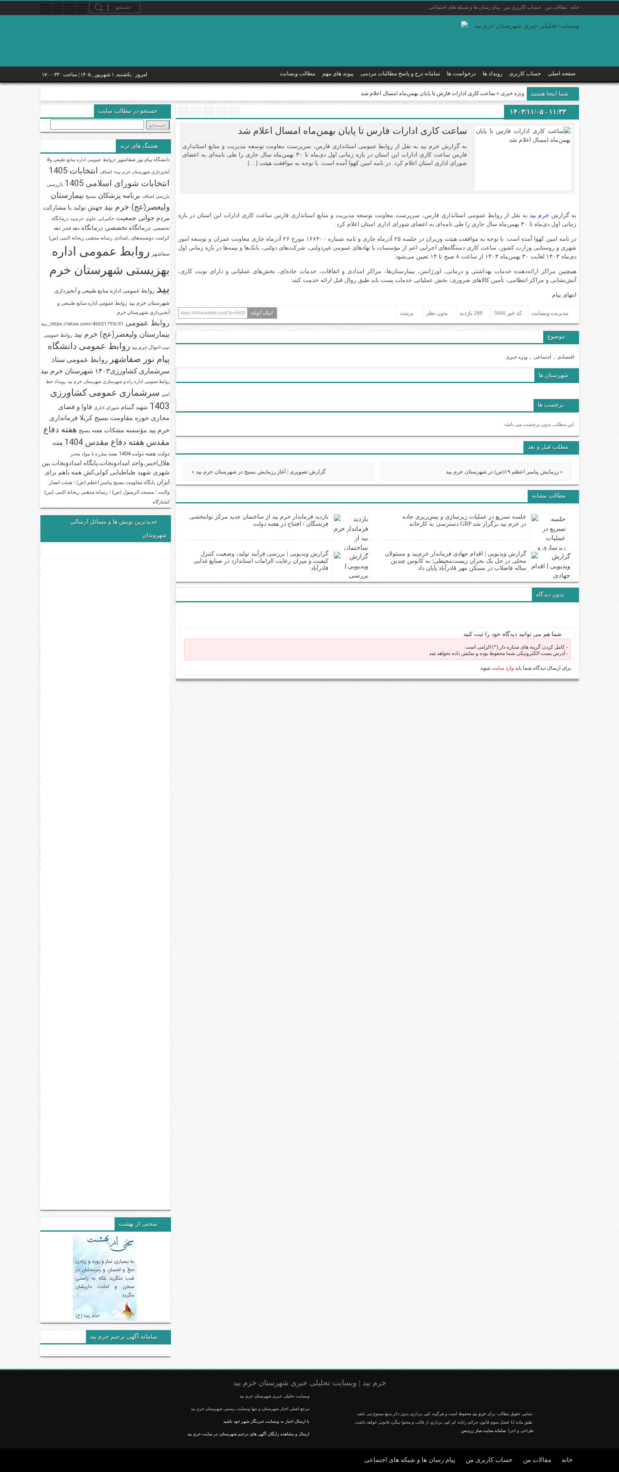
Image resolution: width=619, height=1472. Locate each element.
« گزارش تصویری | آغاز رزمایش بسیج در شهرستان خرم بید (259, 471)
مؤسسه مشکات (125, 430)
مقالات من (556, 7)
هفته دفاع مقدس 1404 (104, 442)
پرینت (408, 313)
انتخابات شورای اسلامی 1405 (117, 183)
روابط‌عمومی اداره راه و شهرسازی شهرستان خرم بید (118, 381)
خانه (575, 7)
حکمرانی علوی (100, 218)
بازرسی (55, 184)
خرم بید (539, 215)
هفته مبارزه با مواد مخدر (93, 454)
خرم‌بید (77, 218)
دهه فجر (71, 228)
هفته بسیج (90, 430)
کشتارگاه (161, 502)
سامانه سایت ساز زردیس (483, 1430)
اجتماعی (542, 357)
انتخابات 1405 (73, 170)
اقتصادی (565, 357)
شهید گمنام (134, 407)
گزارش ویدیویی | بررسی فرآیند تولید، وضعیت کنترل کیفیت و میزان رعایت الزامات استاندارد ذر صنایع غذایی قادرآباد (260, 561)
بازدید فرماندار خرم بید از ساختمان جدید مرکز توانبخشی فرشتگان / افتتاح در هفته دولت (258, 520)
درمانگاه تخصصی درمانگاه (116, 228)
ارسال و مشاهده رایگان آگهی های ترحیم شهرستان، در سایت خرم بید (248, 1434)
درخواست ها (461, 73)
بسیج (90, 196)
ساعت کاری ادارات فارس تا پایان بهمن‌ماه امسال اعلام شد (352, 130)
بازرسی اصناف (156, 196)
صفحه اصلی (562, 73)
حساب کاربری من (522, 7)
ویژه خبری (512, 93)
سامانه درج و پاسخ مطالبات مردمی (400, 73)
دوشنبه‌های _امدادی (134, 238)
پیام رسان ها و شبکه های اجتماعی (464, 7)
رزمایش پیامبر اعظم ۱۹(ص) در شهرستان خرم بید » (504, 471)
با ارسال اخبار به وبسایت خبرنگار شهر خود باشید (266, 1421)
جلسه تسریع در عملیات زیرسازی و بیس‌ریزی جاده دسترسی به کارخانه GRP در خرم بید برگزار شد (464, 520)
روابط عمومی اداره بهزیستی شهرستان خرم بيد (109, 269)
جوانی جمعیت (135, 218)
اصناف (106, 172)
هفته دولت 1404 (137, 453)
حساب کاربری (525, 73)
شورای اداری (106, 407)
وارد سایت (502, 668)
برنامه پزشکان (119, 195)
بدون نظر (437, 313)
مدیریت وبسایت (549, 313)
